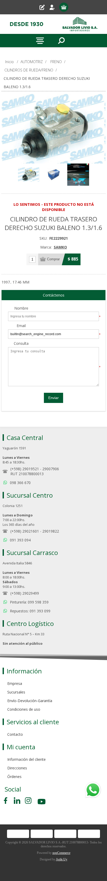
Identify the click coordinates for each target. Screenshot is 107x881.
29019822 (50, 531)
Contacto (15, 734)
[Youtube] (42, 802)
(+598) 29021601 (24, 531)
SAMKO (60, 247)
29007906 (50, 468)
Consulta (21, 343)
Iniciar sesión (54, 7)
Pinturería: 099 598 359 (29, 602)
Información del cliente (26, 759)
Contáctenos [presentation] (53, 295)
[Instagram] (28, 800)
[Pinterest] (17, 800)
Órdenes (14, 776)
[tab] (53, 295)
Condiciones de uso (23, 709)
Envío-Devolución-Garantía (29, 700)
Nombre (21, 308)
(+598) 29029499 (24, 593)
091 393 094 (20, 540)
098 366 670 (20, 482)
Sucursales (16, 692)
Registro (44, 7)
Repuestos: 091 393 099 (30, 610)
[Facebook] (6, 800)
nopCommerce (61, 853)
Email (21, 326)
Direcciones (17, 767)
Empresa (14, 683)
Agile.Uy (61, 859)
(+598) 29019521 (24, 468)
